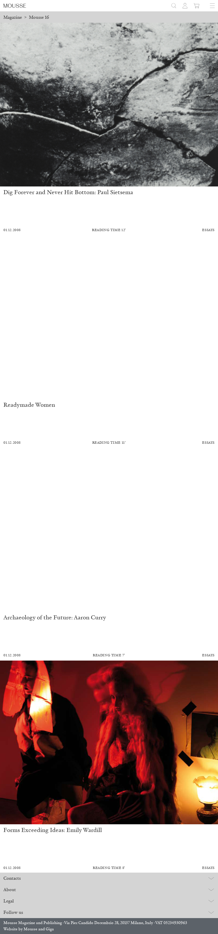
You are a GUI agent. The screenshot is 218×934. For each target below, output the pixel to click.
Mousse (30, 929)
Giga (50, 929)
